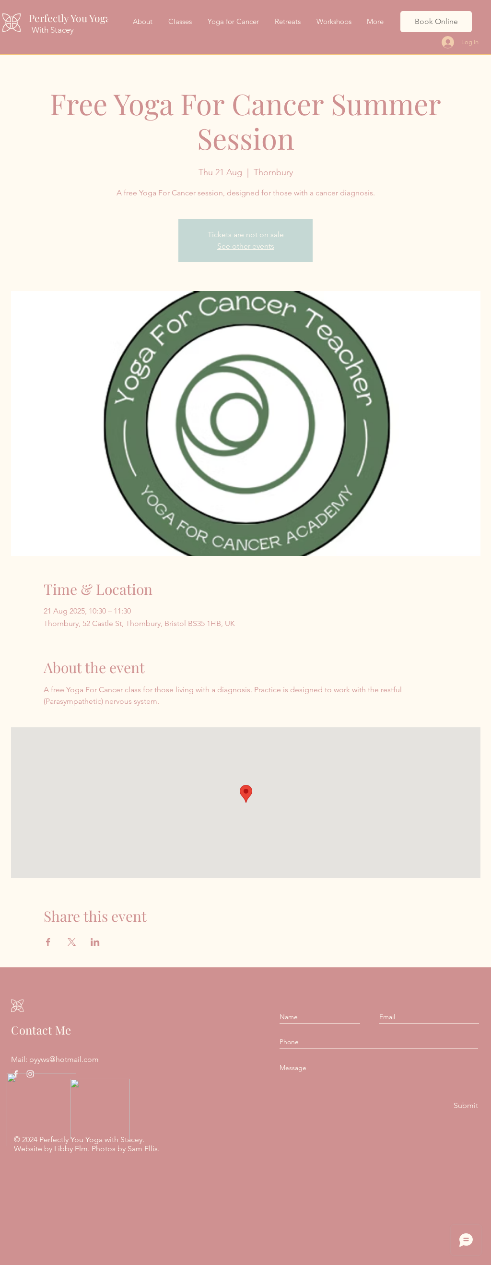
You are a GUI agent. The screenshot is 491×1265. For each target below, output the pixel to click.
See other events (245, 246)
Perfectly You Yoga (69, 17)
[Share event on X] (71, 942)
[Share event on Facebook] (48, 942)
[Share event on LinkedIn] (95, 942)
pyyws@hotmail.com (64, 1059)
